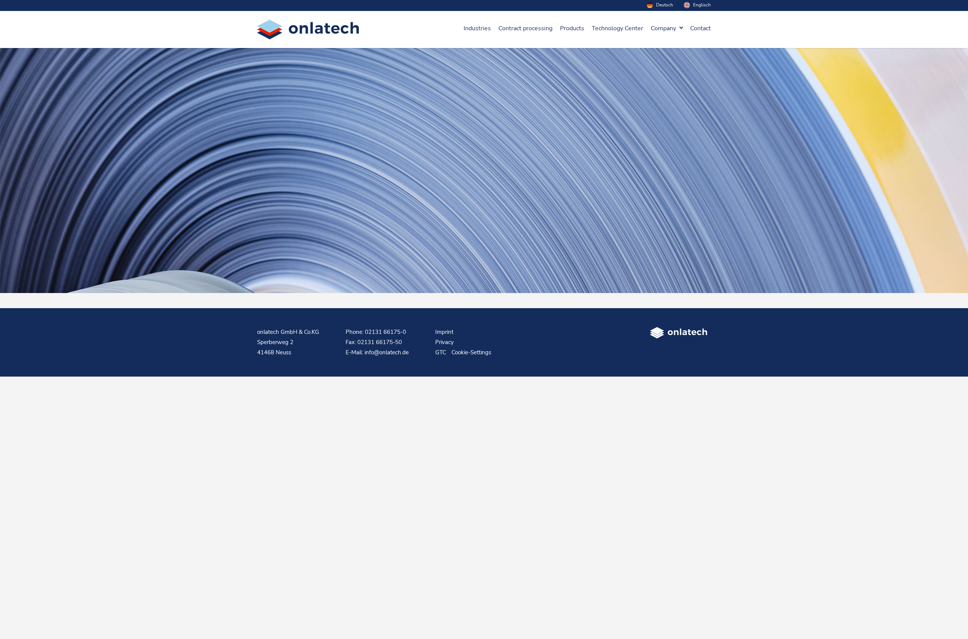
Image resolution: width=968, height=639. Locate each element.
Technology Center (617, 28)
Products (572, 28)
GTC (440, 352)
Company (663, 28)
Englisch (701, 5)
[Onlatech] (308, 29)
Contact (700, 28)
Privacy (444, 342)
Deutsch (664, 5)
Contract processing (525, 28)
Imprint (444, 332)
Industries (477, 28)
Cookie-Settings (471, 352)
